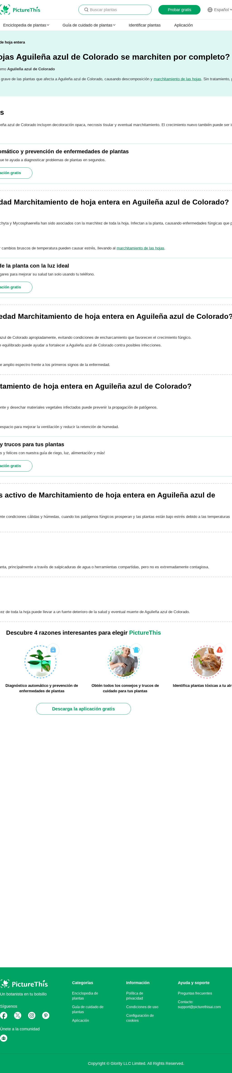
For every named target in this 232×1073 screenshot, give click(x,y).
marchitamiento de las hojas (177, 79)
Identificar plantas (145, 25)
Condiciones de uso (142, 1007)
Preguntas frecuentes (195, 993)
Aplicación (183, 25)
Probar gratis (179, 9)
